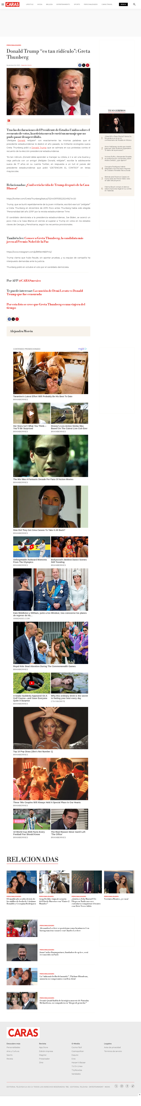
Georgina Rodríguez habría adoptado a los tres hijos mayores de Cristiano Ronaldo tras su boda (117, 168)
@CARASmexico (30, 280)
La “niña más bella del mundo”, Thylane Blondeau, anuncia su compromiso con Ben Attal (64, 977)
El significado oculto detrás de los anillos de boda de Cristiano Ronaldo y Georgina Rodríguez (21, 901)
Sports (77, 4)
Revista (123, 4)
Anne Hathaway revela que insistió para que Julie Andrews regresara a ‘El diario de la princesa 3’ (118, 148)
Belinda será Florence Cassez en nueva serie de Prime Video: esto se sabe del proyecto (117, 178)
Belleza (49, 4)
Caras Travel (107, 4)
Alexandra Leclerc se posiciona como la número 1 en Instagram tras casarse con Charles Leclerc (64, 929)
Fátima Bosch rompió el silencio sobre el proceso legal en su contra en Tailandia (118, 189)
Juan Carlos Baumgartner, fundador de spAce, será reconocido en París (64, 953)
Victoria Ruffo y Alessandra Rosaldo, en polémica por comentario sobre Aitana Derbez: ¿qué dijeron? (118, 158)
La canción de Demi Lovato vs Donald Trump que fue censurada (45, 292)
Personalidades (91, 4)
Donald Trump (39, 147)
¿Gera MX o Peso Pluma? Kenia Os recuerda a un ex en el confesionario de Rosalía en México (118, 138)
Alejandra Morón (26, 65)
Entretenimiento (63, 4)
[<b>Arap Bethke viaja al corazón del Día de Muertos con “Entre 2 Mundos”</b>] (54, 882)
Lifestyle (29, 4)
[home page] (12, 4)
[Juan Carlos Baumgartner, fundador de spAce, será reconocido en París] (22, 952)
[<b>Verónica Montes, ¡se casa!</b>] (119, 882)
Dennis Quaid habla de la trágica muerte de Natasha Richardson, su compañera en (64, 1001)
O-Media (76, 1044)
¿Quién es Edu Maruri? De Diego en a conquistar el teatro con (86, 902)
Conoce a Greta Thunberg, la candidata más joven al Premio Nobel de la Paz (45, 239)
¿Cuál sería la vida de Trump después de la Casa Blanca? (48, 186)
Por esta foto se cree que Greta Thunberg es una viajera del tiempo (46, 306)
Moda (39, 4)
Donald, (21, 140)
